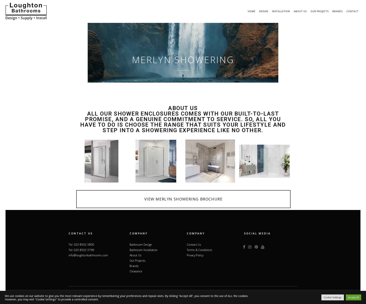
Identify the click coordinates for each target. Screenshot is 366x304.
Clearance (136, 271)
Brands (134, 266)
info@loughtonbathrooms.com (88, 255)
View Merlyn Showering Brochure (183, 199)
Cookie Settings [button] (333, 297)
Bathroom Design (141, 244)
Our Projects (138, 260)
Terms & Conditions (199, 250)
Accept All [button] (353, 297)
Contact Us (194, 244)
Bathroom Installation (143, 250)
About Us (135, 255)
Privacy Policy (195, 255)
